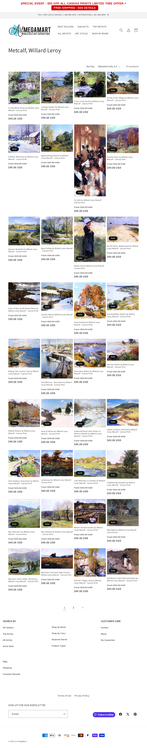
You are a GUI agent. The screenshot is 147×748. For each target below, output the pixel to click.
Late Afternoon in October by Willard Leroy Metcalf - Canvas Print (89, 482)
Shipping (7, 667)
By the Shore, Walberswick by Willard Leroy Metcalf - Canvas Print (122, 247)
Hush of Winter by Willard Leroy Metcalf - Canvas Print (54, 432)
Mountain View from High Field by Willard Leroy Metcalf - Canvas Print (56, 573)
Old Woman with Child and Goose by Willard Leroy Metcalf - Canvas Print (122, 579)
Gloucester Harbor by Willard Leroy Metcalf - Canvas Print (88, 372)
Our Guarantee (108, 640)
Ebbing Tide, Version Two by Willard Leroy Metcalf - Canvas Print (23, 372)
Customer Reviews (11, 674)
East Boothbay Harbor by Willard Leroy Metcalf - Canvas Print (121, 315)
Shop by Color (58, 633)
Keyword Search (59, 639)
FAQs (5, 661)
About (104, 634)
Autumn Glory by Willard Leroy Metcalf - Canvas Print (120, 158)
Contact (104, 627)
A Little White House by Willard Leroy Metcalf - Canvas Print (23, 109)
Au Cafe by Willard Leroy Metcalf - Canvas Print (88, 201)
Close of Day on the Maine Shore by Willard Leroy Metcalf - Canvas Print (23, 309)
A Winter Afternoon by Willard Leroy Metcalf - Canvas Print (23, 158)
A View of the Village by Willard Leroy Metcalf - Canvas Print (122, 99)
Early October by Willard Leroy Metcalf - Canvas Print (87, 323)
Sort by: (90, 66)
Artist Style (8, 646)
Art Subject (8, 627)
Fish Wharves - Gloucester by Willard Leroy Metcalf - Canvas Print (56, 383)
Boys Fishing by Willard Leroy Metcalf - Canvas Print (57, 249)
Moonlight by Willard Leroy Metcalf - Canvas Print (122, 531)
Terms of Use (64, 695)
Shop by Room (59, 627)
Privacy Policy (82, 695)
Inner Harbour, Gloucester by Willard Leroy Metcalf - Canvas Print (23, 482)
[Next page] (82, 607)
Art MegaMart (21, 741)
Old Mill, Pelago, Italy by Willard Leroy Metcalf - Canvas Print (87, 581)
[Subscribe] (64, 714)
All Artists (7, 640)
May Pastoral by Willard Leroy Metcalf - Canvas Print (57, 533)
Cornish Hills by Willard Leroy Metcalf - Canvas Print (56, 315)
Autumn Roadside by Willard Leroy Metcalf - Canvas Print (22, 250)
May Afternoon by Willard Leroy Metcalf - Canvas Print (21, 533)
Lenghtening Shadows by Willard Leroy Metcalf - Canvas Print (121, 483)
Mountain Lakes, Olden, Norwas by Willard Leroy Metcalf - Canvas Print (23, 580)
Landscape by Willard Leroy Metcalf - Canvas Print (56, 481)
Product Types (59, 645)
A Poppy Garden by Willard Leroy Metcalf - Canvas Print (55, 108)
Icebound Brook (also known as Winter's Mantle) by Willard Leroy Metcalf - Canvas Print (88, 433)
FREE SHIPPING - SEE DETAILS (75, 7)
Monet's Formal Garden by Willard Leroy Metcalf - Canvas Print (88, 528)
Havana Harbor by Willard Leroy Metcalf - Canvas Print (120, 365)
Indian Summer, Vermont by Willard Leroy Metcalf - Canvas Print (122, 430)
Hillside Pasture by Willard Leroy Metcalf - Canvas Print (21, 432)
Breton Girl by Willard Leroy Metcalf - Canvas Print (89, 267)
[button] (121, 30)
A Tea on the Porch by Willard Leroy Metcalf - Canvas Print (89, 102)
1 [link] (64, 607)
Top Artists (8, 634)
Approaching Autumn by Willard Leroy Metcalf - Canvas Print (54, 157)
